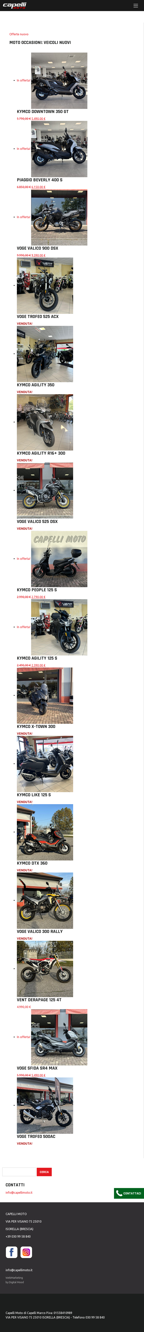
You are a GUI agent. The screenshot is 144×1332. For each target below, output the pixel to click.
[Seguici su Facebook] (13, 1252)
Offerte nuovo (18, 34)
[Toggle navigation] (135, 5)
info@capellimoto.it (19, 1192)
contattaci (132, 1193)
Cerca (44, 1172)
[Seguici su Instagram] (27, 1252)
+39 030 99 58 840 (18, 1236)
